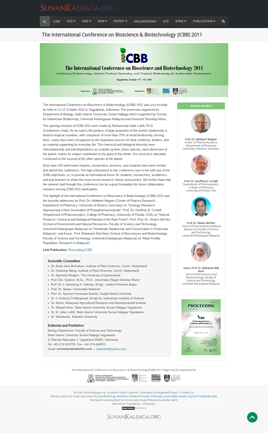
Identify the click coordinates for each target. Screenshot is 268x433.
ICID (166, 21)
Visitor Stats (140, 408)
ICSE (70, 21)
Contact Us (186, 392)
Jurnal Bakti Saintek (175, 396)
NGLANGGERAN (145, 21)
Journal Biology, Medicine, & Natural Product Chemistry (130, 396)
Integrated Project (167, 392)
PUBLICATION (203, 21)
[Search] (223, 21)
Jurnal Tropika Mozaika (203, 396)
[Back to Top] (252, 417)
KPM (101, 21)
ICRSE (179, 21)
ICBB (56, 21)
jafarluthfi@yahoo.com (111, 349)
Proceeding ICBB (80, 250)
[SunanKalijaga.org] (78, 5)
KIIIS (85, 21)
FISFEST (119, 21)
